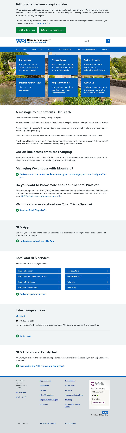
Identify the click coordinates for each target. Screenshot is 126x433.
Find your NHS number (28, 287)
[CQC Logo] (97, 385)
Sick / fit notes (92, 60)
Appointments (21, 49)
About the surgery (65, 49)
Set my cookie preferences (52, 30)
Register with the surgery (87, 49)
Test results (68, 390)
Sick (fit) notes (70, 386)
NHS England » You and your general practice (41, 196)
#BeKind (20, 316)
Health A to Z (73, 271)
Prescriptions (37, 49)
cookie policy (44, 23)
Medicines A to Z (74, 276)
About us (89, 82)
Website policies (70, 424)
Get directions (21, 392)
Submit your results (30, 82)
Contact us (106, 49)
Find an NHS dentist (26, 282)
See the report (97, 402)
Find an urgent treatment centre (32, 276)
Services (50, 49)
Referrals (71, 282)
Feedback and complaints (74, 395)
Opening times (70, 381)
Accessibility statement (48, 424)
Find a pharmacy (25, 271)
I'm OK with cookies (26, 30)
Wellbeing (71, 287)
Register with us (61, 82)
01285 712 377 (21, 397)
